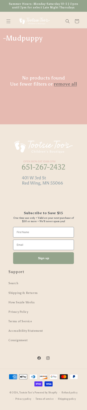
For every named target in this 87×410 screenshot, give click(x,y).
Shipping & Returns (23, 293)
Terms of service (45, 399)
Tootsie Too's (26, 392)
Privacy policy (23, 399)
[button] (8, 21)
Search (13, 283)
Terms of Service (20, 321)
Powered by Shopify (45, 392)
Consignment (18, 340)
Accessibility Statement (25, 331)
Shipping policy (67, 399)
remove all (65, 84)
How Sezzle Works (21, 302)
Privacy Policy (18, 312)
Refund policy (69, 392)
